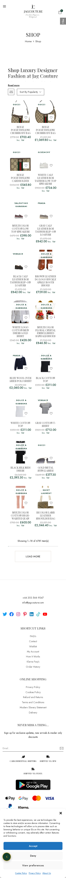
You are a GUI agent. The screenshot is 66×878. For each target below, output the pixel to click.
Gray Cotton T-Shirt (45, 425)
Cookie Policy (21, 873)
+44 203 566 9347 (33, 597)
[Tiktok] (38, 614)
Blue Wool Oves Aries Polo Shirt (20, 380)
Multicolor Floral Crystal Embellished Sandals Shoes (45, 332)
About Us (46, 873)
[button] (60, 813)
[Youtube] (45, 614)
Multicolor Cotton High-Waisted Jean (20, 515)
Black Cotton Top (45, 380)
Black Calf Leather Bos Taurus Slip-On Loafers (20, 281)
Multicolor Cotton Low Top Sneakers (20, 228)
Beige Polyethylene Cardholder (20, 178)
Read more (14, 85)
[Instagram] (18, 614)
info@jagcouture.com (33, 602)
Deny (33, 856)
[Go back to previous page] (6, 857)
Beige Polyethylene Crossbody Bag (20, 130)
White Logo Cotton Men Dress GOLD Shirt (20, 332)
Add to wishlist (26, 117)
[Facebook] (11, 614)
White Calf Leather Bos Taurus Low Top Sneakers (45, 179)
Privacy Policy (35, 873)
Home (28, 41)
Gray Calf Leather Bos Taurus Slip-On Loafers (45, 230)
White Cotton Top (20, 425)
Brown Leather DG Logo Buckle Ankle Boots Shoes (45, 281)
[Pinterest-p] (25, 614)
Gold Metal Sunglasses (46, 469)
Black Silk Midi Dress (20, 469)
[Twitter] (5, 614)
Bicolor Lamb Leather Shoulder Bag (45, 515)
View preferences (33, 865)
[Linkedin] (31, 614)
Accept (33, 846)
